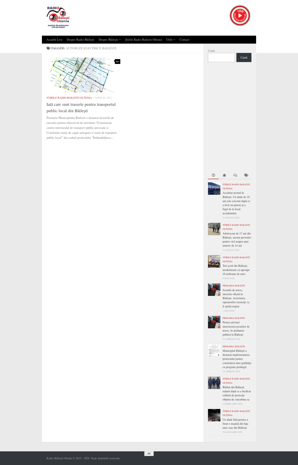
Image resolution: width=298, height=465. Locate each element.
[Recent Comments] (235, 175)
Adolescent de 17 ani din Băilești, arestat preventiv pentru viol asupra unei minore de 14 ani (237, 239)
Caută (211, 50)
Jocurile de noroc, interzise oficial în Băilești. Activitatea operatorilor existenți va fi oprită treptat (236, 298)
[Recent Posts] (213, 175)
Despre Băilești (108, 39)
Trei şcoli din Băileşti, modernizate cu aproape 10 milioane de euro (236, 270)
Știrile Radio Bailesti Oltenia (143, 39)
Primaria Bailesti (234, 285)
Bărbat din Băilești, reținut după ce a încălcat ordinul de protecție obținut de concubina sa (237, 393)
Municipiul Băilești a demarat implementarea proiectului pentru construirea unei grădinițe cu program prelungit (237, 359)
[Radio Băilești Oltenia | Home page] (58, 17)
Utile (169, 39)
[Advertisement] (229, 116)
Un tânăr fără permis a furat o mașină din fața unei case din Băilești (235, 424)
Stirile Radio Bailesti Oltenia (69, 97)
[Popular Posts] (224, 175)
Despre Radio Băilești (80, 39)
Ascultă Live (54, 39)
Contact (184, 39)
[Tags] (246, 175)
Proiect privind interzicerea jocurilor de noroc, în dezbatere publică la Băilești (236, 328)
